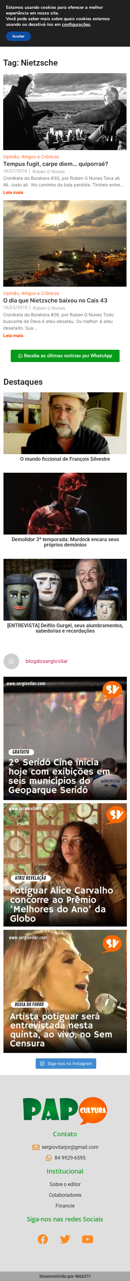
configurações (76, 24)
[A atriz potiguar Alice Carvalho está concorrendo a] (65, 865)
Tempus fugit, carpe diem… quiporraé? (55, 164)
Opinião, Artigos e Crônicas (31, 156)
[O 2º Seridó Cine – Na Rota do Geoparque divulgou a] (65, 738)
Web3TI (83, 1276)
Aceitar (18, 36)
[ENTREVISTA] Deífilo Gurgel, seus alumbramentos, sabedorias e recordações (65, 628)
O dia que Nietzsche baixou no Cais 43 (55, 300)
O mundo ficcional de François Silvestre (65, 459)
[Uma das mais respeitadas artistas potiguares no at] (65, 991)
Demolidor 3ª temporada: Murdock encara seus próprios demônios (65, 542)
